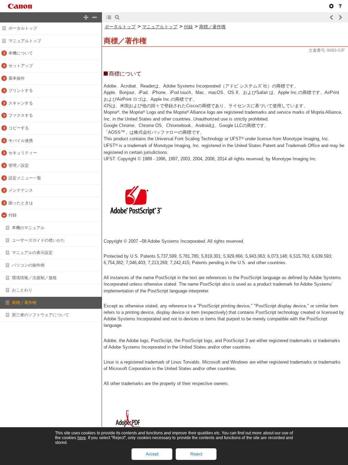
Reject (196, 454)
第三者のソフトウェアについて (40, 314)
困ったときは (20, 203)
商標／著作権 (24, 302)
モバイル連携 (20, 140)
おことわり (22, 290)
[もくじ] (108, 17)
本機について (20, 53)
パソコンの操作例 (28, 265)
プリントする (20, 90)
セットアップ (20, 65)
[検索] (117, 17)
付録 (12, 215)
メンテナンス (20, 190)
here (81, 437)
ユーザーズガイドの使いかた (38, 240)
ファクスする (20, 115)
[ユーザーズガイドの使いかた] (340, 6)
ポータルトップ (22, 28)
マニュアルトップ (24, 40)
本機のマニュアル (28, 227)
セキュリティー (22, 152)
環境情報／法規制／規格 (34, 277)
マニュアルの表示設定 (32, 252)
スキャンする (20, 103)
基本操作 (16, 78)
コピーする (18, 128)
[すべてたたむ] (94, 17)
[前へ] (331, 17)
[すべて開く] (86, 17)
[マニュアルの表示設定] (331, 6)
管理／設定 (18, 165)
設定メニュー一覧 (24, 178)
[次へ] (340, 17)
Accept (152, 454)
